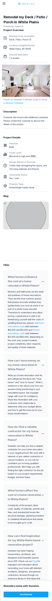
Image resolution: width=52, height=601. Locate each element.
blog (34, 561)
